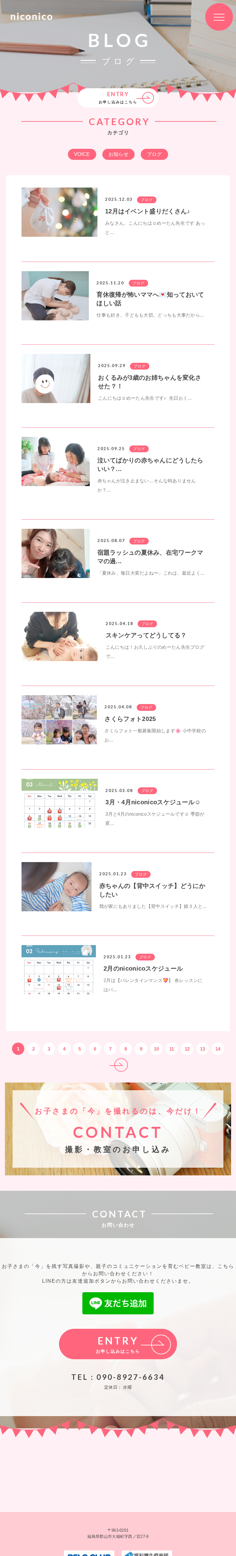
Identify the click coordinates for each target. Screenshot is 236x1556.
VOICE (82, 154)
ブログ (154, 154)
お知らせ (118, 154)
